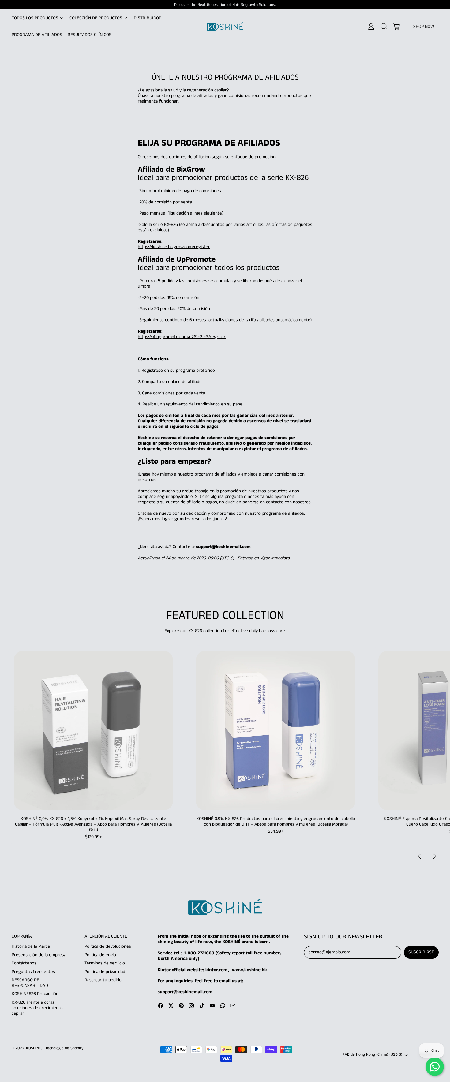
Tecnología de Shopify (64, 1048)
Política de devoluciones (107, 946)
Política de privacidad (104, 971)
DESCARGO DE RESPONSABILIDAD (30, 983)
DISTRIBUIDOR (148, 18)
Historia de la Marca (31, 946)
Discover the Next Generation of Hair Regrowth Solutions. (225, 5)
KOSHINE (33, 1048)
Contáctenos (24, 963)
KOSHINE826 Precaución (35, 994)
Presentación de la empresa (39, 955)
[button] (383, 26)
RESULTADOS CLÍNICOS (89, 35)
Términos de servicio (104, 963)
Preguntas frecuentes (33, 971)
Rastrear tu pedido (103, 980)
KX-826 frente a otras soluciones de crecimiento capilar (37, 1008)
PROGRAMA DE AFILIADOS (37, 35)
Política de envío (100, 955)
